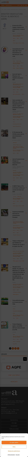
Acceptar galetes (14, 442)
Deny (14, 446)
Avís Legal (17, 454)
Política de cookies (11, 454)
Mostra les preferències (14, 451)
